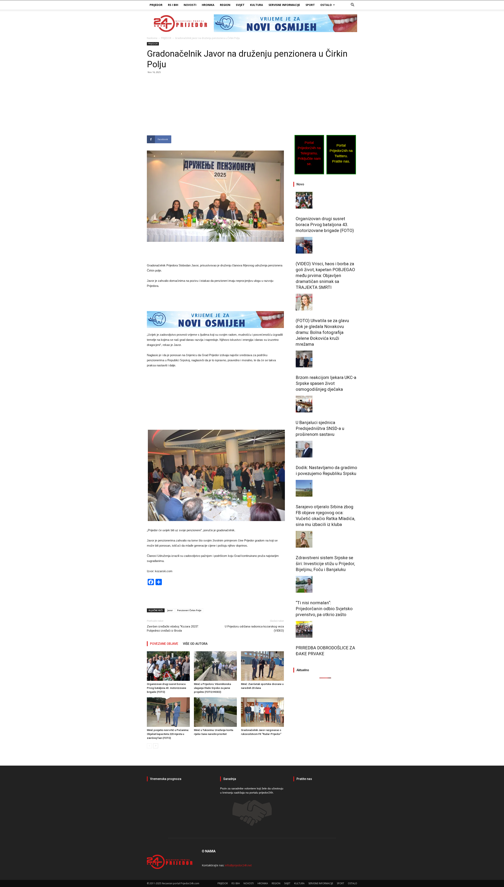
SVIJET (240, 5)
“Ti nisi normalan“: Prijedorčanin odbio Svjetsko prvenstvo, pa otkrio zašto (324, 608)
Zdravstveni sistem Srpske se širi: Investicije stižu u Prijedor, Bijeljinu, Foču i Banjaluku (325, 563)
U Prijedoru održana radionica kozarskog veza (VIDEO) (254, 628)
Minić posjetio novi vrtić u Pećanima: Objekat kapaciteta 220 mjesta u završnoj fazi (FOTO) (168, 734)
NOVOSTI (190, 5)
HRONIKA (208, 5)
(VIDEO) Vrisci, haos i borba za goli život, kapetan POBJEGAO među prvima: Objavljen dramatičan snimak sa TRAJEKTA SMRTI (325, 275)
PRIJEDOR (156, 5)
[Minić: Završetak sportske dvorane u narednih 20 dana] (262, 666)
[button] (352, 5)
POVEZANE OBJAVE (164, 644)
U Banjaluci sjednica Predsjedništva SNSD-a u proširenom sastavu (320, 428)
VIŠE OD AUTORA (195, 644)
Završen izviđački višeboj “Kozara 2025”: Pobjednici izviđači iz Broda (173, 628)
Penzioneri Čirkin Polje (189, 610)
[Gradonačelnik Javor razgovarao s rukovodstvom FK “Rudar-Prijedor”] (262, 712)
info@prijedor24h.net (238, 865)
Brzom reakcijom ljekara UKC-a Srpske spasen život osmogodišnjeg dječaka (326, 383)
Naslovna (152, 38)
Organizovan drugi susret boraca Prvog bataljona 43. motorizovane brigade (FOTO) (166, 688)
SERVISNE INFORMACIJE (284, 5)
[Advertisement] (215, 106)
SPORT (310, 5)
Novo (300, 184)
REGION (225, 5)
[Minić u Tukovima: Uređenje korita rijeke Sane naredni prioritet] (215, 712)
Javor (170, 610)
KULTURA (256, 5)
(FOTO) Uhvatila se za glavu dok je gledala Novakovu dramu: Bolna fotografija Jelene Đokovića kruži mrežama (322, 332)
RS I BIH (173, 5)
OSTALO (326, 5)
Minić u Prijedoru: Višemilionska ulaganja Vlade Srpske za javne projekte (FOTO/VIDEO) (212, 688)
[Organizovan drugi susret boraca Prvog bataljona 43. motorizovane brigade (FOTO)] (168, 666)
